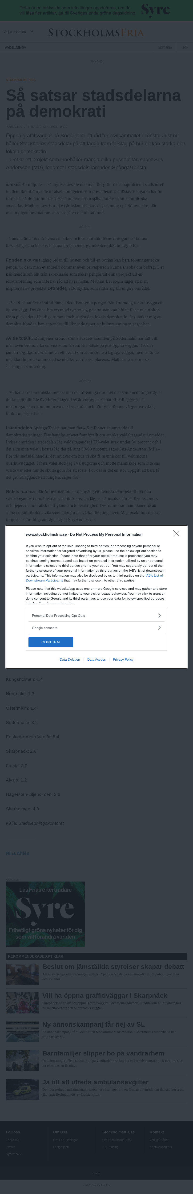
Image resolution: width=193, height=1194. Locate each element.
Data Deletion (70, 659)
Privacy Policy (123, 659)
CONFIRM (50, 642)
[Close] (177, 534)
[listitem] (96, 615)
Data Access (96, 659)
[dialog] (96, 597)
